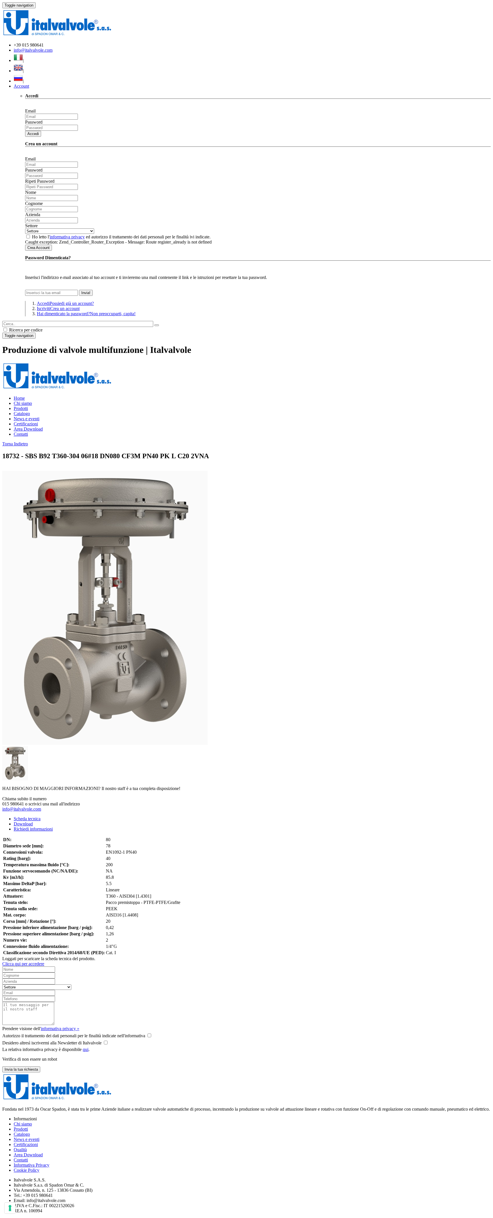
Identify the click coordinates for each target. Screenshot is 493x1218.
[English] (18, 70)
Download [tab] (23, 823)
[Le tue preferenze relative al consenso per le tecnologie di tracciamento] (10, 1208)
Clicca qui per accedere (23, 963)
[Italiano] (18, 60)
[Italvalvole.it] (57, 388)
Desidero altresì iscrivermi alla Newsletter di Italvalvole (52, 1042)
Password (34, 122)
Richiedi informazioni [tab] (33, 829)
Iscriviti (58, 308)
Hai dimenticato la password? (86, 313)
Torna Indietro (15, 443)
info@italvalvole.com (33, 50)
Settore (31, 225)
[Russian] (18, 81)
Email (30, 110)
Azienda (32, 214)
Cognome (34, 203)
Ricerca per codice (25, 329)
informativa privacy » (60, 1028)
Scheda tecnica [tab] (27, 818)
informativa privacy (67, 236)
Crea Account (38, 248)
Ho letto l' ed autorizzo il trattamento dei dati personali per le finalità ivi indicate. (121, 236)
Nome (30, 192)
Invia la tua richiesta (21, 1069)
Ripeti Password (39, 181)
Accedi (33, 134)
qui (85, 1049)
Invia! (85, 293)
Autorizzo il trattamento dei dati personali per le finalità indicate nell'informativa (73, 1035)
